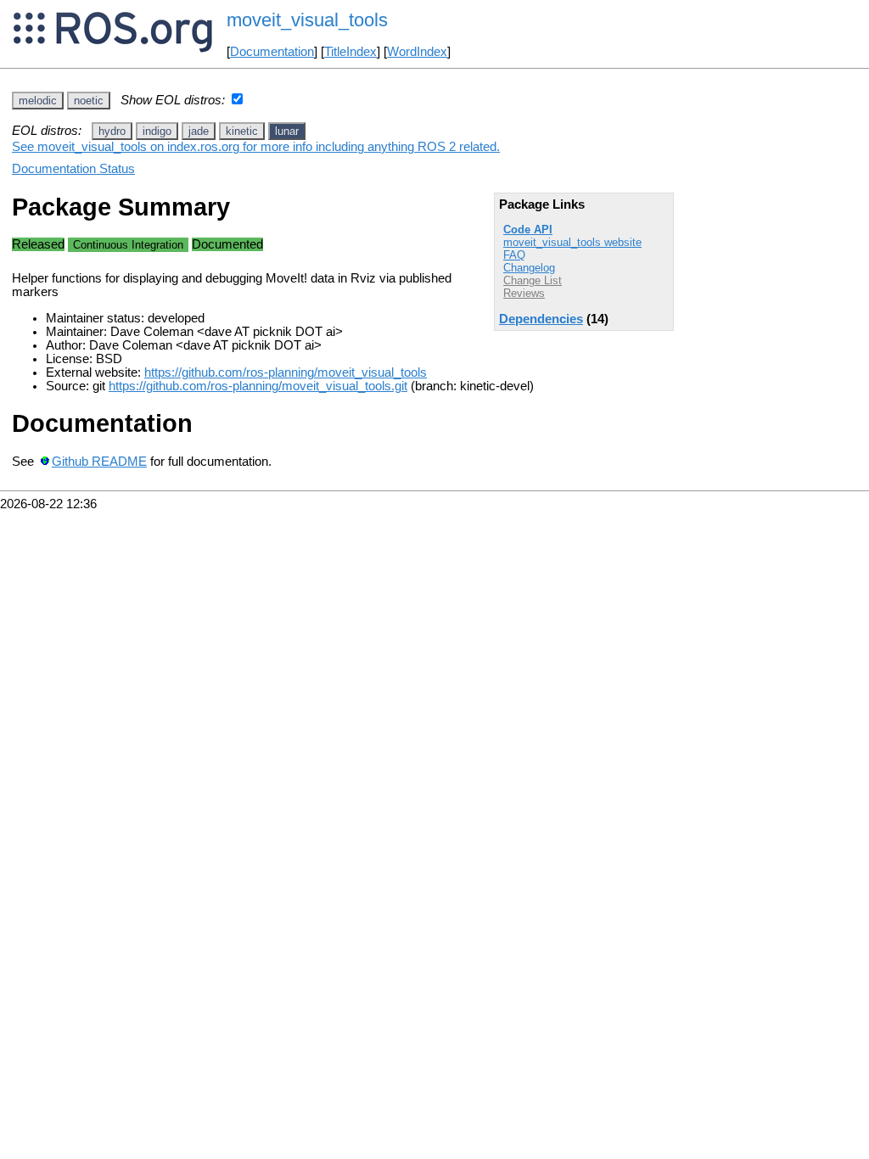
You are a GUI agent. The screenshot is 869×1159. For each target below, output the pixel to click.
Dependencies (541, 319)
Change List (532, 280)
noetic (89, 100)
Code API (527, 229)
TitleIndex (350, 52)
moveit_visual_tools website (572, 242)
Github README (99, 461)
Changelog (529, 267)
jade (198, 131)
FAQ (514, 255)
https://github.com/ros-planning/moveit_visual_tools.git (258, 386)
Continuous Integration (128, 244)
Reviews (524, 293)
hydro (112, 131)
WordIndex (417, 52)
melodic (38, 100)
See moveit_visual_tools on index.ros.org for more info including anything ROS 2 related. (256, 147)
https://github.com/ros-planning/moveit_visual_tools (285, 372)
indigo (157, 131)
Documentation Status (73, 169)
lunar (287, 131)
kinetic (242, 131)
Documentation (272, 52)
